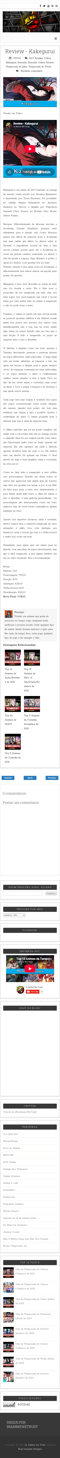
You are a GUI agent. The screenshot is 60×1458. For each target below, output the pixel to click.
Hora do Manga (11, 1148)
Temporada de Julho (16, 66)
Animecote (9, 1197)
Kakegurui (11, 62)
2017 (31, 58)
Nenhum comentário (32, 71)
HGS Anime (9, 1162)
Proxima (52, 778)
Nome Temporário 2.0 (15, 1246)
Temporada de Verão (39, 66)
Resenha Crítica (36, 62)
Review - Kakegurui (30, 51)
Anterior (8, 778)
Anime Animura (11, 1176)
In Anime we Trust (35, 1445)
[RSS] (54, 6)
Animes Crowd (11, 1232)
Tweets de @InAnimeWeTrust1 (20, 1112)
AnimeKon (9, 1190)
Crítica (47, 58)
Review (50, 62)
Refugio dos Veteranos (15, 1169)
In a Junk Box (10, 1134)
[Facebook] (41, 6)
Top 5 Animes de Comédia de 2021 (13, 757)
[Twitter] (45, 6)
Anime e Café (10, 1183)
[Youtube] (49, 6)
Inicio (30, 778)
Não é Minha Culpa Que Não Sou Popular (25, 1239)
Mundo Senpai (11, 1211)
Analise (39, 58)
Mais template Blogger (30, 1449)
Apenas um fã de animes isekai (19, 1218)
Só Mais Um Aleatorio (15, 1225)
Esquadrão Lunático (13, 1204)
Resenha (22, 62)
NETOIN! (8, 1155)
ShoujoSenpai (10, 1141)
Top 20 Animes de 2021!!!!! (10, 720)
